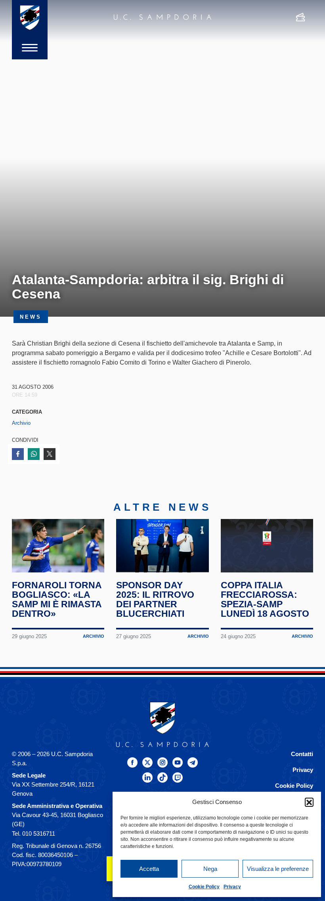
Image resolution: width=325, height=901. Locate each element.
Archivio (21, 423)
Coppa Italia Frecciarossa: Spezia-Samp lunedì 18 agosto (265, 599)
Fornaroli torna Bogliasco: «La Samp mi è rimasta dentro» (56, 599)
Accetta (149, 868)
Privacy (232, 887)
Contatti (302, 754)
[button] (309, 802)
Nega (210, 868)
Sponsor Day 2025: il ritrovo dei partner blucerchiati (155, 599)
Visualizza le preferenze (278, 868)
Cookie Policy (204, 887)
